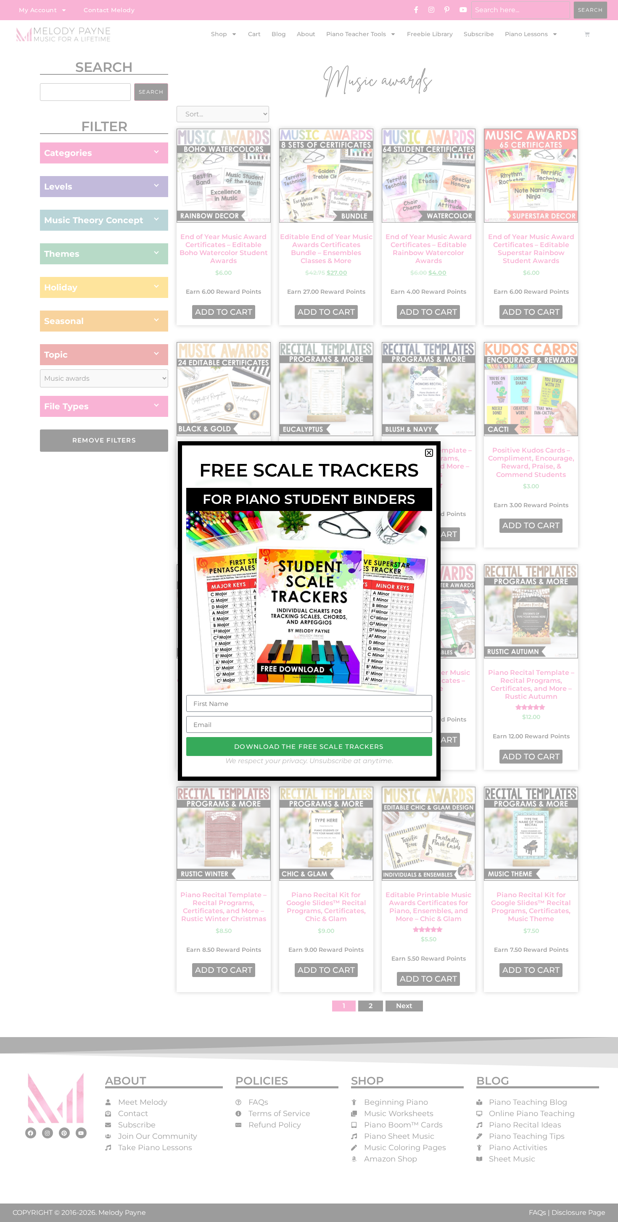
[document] (309, 611)
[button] (429, 453)
